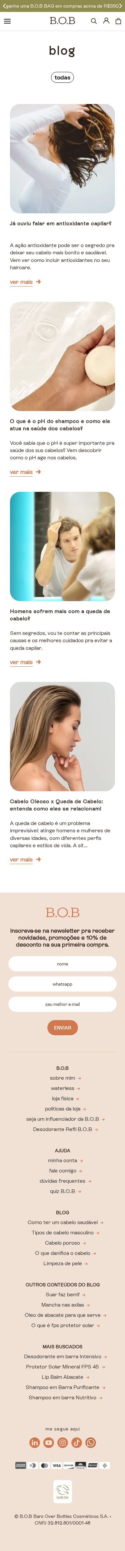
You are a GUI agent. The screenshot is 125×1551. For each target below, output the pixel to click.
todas (62, 77)
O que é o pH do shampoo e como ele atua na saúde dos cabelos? (60, 425)
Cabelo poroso (62, 1243)
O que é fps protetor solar (62, 1325)
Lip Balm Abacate (62, 1377)
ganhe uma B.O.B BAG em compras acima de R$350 (62, 6)
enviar (62, 1027)
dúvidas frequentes (62, 1181)
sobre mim (62, 1078)
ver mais (21, 281)
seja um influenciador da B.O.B (62, 1119)
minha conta (62, 1160)
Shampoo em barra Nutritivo (62, 1397)
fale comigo (62, 1170)
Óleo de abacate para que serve (63, 1315)
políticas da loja (62, 1109)
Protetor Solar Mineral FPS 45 (62, 1367)
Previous (4, 5)
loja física (62, 1098)
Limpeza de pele (62, 1263)
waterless (62, 1088)
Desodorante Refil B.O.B (62, 1129)
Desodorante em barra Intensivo (62, 1356)
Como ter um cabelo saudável (63, 1222)
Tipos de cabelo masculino (63, 1232)
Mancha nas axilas (62, 1305)
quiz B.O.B (62, 1191)
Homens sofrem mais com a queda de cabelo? (60, 615)
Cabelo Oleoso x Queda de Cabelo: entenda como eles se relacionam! (56, 805)
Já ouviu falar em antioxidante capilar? (61, 223)
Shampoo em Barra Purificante (62, 1387)
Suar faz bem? (63, 1294)
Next (120, 5)
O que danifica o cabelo (62, 1253)
